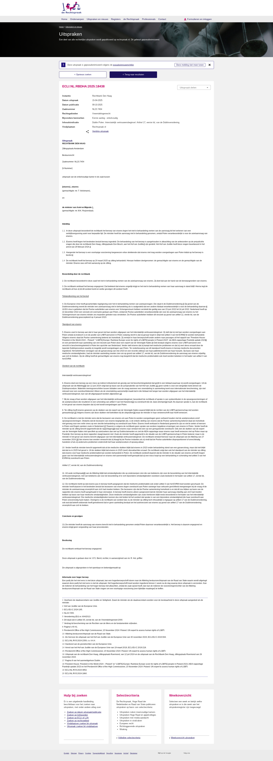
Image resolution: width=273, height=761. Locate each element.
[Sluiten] (209, 65)
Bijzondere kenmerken (73, 118)
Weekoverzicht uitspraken (183, 738)
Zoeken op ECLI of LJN (77, 718)
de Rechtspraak (131, 19)
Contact (162, 19)
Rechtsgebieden (70, 113)
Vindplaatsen (68, 127)
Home (64, 19)
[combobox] (194, 87)
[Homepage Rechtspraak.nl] (70, 7)
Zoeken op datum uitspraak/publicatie (84, 712)
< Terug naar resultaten (133, 74)
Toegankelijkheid (99, 753)
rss (174, 753)
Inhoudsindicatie (70, 122)
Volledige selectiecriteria (129, 738)
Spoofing (109, 753)
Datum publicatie (70, 105)
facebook (196, 753)
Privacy (81, 753)
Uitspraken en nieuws (97, 19)
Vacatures (118, 753)
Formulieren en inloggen (199, 19)
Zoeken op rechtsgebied (78, 720)
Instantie (66, 96)
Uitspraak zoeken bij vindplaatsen (82, 726)
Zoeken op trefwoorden (77, 715)
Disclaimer (133, 753)
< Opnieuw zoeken (82, 74)
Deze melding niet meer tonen (190, 65)
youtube (209, 753)
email (178, 753)
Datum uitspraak (70, 100)
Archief (125, 753)
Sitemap (74, 753)
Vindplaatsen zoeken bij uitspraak (82, 723)
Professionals (148, 19)
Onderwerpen (77, 19)
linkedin (205, 753)
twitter (192, 753)
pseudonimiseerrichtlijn (123, 65)
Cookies (88, 753)
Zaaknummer (68, 109)
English (66, 753)
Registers (116, 19)
